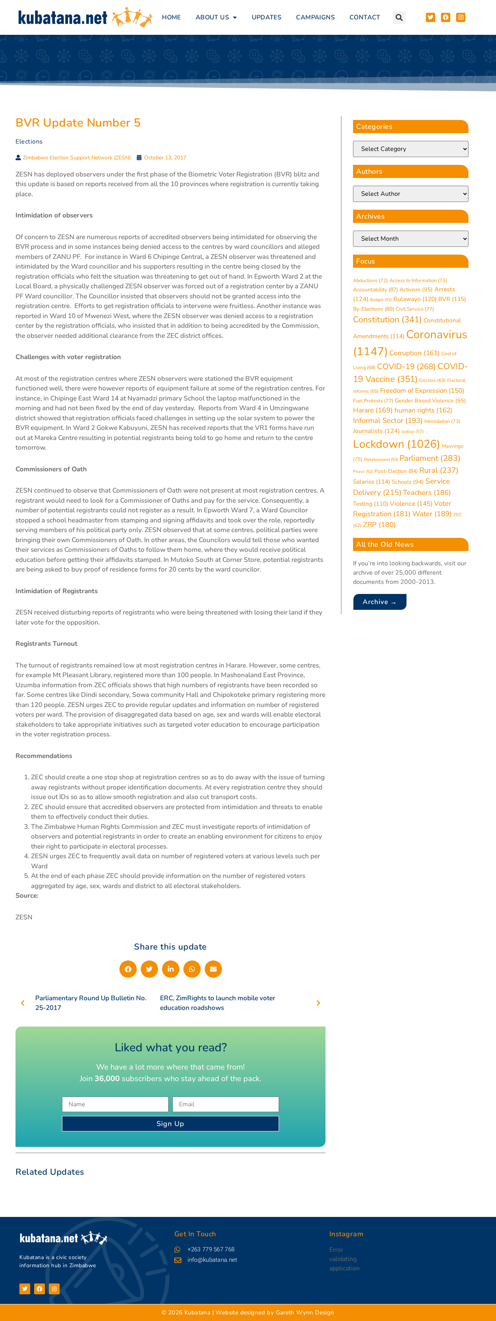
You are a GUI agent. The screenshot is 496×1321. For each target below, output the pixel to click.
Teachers (427, 492)
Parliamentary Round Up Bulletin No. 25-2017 (90, 1003)
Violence (411, 503)
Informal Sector (388, 421)
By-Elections (373, 309)
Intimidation (442, 421)
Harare (373, 410)
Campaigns (315, 17)
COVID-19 (406, 366)
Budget (381, 300)
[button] (399, 17)
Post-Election (396, 471)
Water (432, 514)
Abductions (370, 280)
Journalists (376, 431)
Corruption (414, 353)
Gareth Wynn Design (305, 1312)
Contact (365, 17)
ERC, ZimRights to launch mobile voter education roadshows (217, 1003)
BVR (452, 299)
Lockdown (396, 444)
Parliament (430, 458)
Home (171, 17)
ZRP (379, 524)
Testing (370, 504)
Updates (267, 17)
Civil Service (415, 309)
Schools (408, 482)
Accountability (375, 289)
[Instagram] (54, 1288)
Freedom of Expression (422, 390)
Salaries (371, 481)
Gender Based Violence (430, 400)
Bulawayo (415, 299)
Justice (412, 432)
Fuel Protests (373, 400)
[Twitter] (24, 1288)
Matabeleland (381, 459)
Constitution (387, 319)
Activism (416, 289)
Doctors (432, 380)
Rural (438, 470)
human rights (423, 410)
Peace (363, 471)
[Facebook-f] (39, 1288)
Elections (29, 141)
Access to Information (418, 280)
